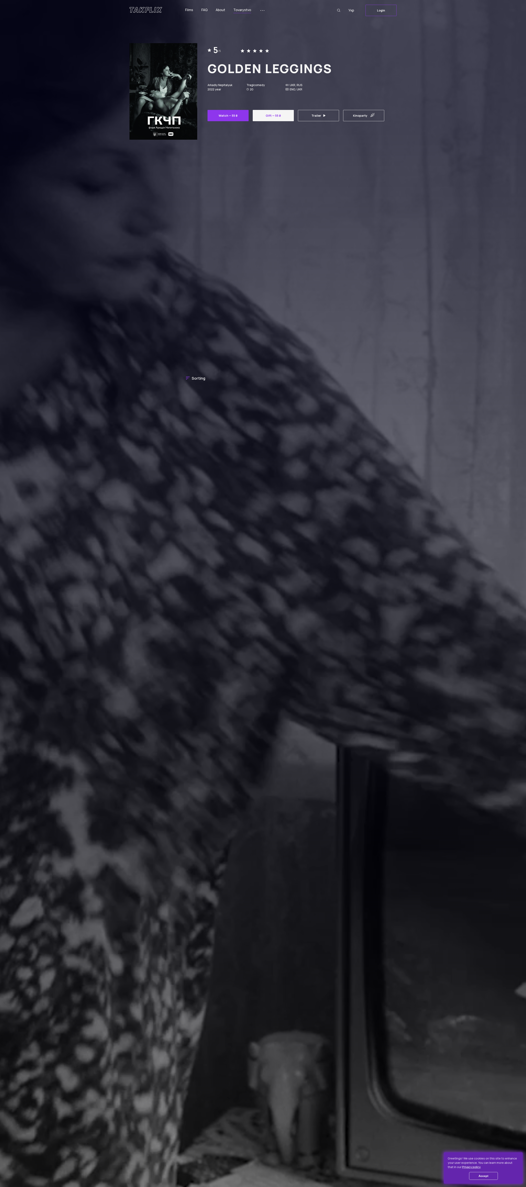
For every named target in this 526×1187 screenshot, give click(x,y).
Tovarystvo (242, 10)
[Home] (146, 10)
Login (381, 10)
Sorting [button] (198, 378)
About (220, 10)
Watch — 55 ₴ (228, 116)
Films (189, 10)
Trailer (316, 116)
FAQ (204, 10)
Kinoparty (360, 116)
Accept (483, 1176)
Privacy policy (471, 1167)
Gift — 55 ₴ (273, 116)
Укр (351, 10)
